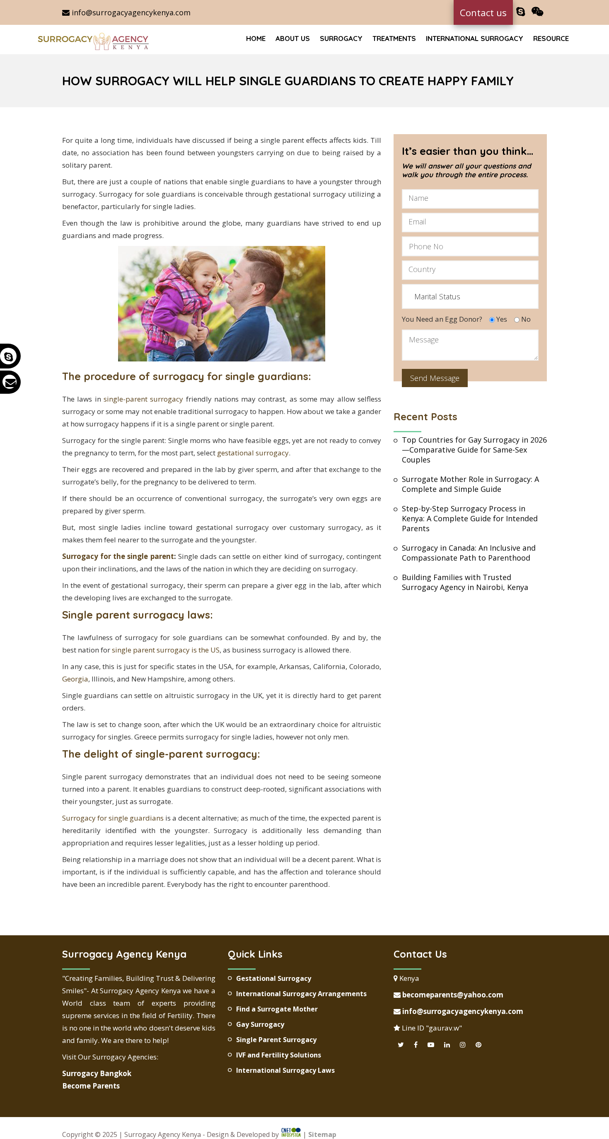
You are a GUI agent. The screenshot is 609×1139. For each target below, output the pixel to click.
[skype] (520, 12)
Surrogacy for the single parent (118, 556)
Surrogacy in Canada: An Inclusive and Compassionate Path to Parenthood (469, 553)
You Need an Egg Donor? (442, 319)
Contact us (483, 12)
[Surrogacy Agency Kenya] (94, 40)
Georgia (75, 679)
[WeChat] (537, 12)
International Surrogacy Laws (285, 1070)
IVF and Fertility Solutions (278, 1055)
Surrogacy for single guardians (113, 818)
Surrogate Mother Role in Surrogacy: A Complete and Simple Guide (470, 484)
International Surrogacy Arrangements (301, 993)
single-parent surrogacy (143, 399)
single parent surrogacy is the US (166, 650)
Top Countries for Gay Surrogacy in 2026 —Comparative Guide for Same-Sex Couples (474, 450)
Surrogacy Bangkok (96, 1073)
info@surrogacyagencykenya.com (130, 12)
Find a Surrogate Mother (277, 1009)
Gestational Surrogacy (273, 978)
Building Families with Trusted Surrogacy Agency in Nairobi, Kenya (465, 582)
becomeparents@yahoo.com (452, 994)
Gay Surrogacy (260, 1024)
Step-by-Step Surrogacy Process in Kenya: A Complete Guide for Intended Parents (470, 518)
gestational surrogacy (253, 453)
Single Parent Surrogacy (276, 1039)
